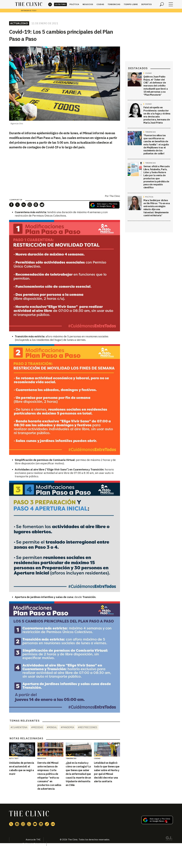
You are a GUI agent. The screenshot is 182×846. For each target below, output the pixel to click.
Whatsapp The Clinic (29, 824)
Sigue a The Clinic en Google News (104, 205)
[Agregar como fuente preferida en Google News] (157, 823)
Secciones (171, 4)
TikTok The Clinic (47, 824)
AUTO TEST (14, 758)
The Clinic (50, 4)
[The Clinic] (28, 4)
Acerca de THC (33, 839)
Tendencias (114, 4)
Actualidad (19, 23)
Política (74, 4)
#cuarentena (19, 727)
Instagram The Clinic (23, 824)
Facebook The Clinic (17, 824)
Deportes (146, 4)
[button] (11, 204)
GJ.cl (168, 838)
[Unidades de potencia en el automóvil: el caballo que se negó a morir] (22, 749)
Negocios (88, 4)
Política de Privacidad (33, 843)
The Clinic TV (35, 824)
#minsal (52, 727)
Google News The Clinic (53, 824)
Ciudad (100, 4)
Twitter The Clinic (11, 824)
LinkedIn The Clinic (41, 824)
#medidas (37, 727)
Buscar (162, 4)
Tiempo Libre (131, 4)
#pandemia (67, 727)
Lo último (60, 4)
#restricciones (87, 727)
